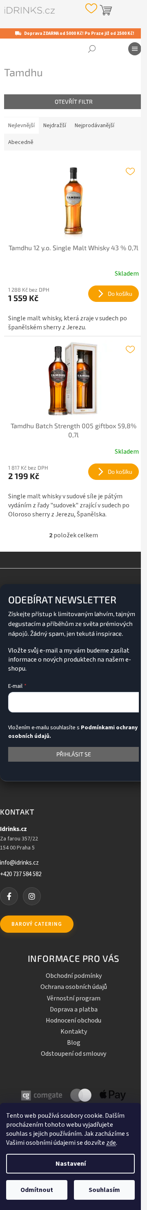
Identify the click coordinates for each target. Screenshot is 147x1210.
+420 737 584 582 (20, 874)
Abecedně (20, 142)
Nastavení (71, 1163)
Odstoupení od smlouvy (73, 1053)
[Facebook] (9, 896)
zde (111, 1142)
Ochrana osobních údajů (73, 986)
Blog (73, 1042)
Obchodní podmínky (74, 975)
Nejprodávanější (94, 125)
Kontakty (73, 1031)
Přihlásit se (73, 754)
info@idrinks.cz (19, 863)
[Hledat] (92, 49)
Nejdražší (54, 125)
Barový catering (36, 924)
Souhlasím (104, 1189)
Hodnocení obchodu (73, 1020)
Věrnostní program (73, 998)
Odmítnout (36, 1189)
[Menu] (135, 49)
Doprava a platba (74, 1009)
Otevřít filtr (74, 101)
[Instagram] (32, 896)
